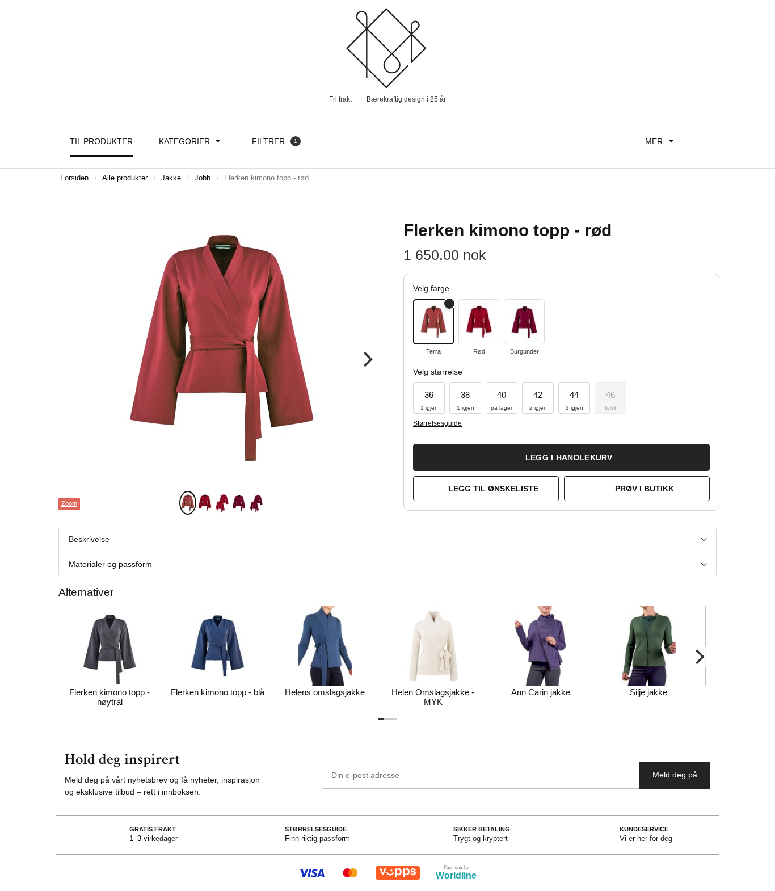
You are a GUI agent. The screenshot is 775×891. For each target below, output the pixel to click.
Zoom (69, 503)
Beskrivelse (89, 539)
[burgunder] (524, 321)
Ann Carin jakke (540, 692)
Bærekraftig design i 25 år (406, 99)
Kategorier (184, 141)
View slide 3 (222, 503)
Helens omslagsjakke (325, 692)
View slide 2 (205, 503)
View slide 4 (239, 503)
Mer (654, 141)
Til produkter (101, 141)
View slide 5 (256, 503)
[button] (429, 398)
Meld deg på (674, 774)
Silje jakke (648, 692)
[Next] (366, 359)
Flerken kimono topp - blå (217, 692)
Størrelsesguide (437, 423)
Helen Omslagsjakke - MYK (432, 697)
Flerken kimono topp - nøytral (109, 697)
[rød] (478, 321)
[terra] (433, 321)
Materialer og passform (110, 564)
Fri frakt (340, 99)
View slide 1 (188, 503)
